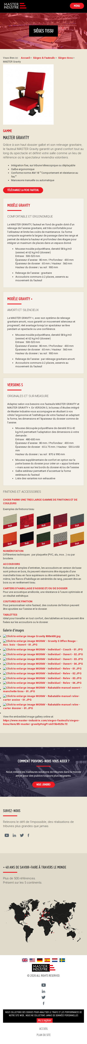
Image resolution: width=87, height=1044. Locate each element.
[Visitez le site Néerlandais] (54, 960)
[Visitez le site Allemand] (40, 960)
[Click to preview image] (28, 94)
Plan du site (44, 1035)
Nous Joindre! (43, 784)
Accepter (44, 1020)
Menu (79, 6)
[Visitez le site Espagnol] (47, 960)
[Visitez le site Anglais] (25, 960)
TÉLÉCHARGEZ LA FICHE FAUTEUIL (23, 190)
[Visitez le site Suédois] (62, 960)
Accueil (43, 1029)
